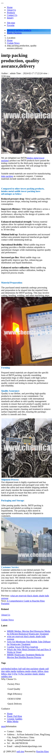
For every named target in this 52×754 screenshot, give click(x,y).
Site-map (11, 22)
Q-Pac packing (25, 674)
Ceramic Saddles (14, 719)
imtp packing (7, 176)
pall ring (20, 751)
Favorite (10, 25)
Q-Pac (15, 674)
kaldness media (24, 671)
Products (11, 12)
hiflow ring (6, 674)
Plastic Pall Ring (14, 716)
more (3, 726)
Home (10, 7)
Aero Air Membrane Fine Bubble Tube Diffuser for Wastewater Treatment (29, 642)
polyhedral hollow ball (11, 668)
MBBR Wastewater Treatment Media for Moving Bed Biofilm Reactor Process (25, 656)
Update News (13, 43)
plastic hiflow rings (40, 671)
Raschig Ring (42, 751)
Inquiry (10, 18)
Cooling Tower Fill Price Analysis (22, 647)
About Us (11, 10)
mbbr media (10, 671)
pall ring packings (30, 668)
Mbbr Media (12, 721)
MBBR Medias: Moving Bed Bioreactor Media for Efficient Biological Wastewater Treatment (28, 632)
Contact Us (12, 15)
